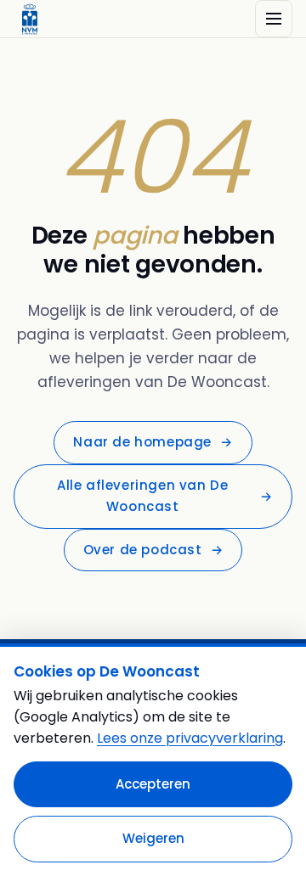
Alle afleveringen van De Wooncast (165, 495)
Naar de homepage (152, 442)
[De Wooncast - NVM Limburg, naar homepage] (30, 19)
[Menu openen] (273, 18)
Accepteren (153, 784)
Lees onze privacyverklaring (190, 738)
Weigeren (153, 838)
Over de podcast (153, 550)
